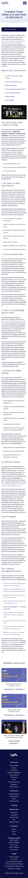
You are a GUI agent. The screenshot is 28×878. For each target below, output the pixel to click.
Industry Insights (14, 817)
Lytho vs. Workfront (14, 847)
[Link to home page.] (5, 3)
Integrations (14, 784)
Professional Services (14, 782)
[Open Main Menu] (25, 3)
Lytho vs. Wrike (14, 849)
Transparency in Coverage (14, 868)
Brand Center (14, 777)
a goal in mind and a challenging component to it (13, 321)
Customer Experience (14, 794)
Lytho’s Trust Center (14, 857)
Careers (14, 831)
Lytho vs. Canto (14, 844)
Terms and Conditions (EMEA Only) (14, 864)
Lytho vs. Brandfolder (14, 842)
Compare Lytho (14, 838)
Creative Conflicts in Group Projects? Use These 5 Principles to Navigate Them (13, 615)
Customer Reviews (14, 801)
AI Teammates (14, 770)
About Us (14, 829)
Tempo (14, 779)
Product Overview (14, 786)
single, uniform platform (12, 642)
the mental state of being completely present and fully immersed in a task (13, 41)
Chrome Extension (14, 775)
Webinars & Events (14, 822)
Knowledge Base (14, 796)
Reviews (14, 768)
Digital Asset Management (14, 772)
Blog (14, 819)
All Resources (14, 812)
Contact (14, 834)
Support (14, 798)
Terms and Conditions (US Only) (14, 861)
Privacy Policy (14, 859)
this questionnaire (17, 279)
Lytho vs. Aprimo (14, 840)
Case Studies (14, 815)
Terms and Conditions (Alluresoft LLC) (14, 866)
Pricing (14, 805)
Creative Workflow (14, 765)
